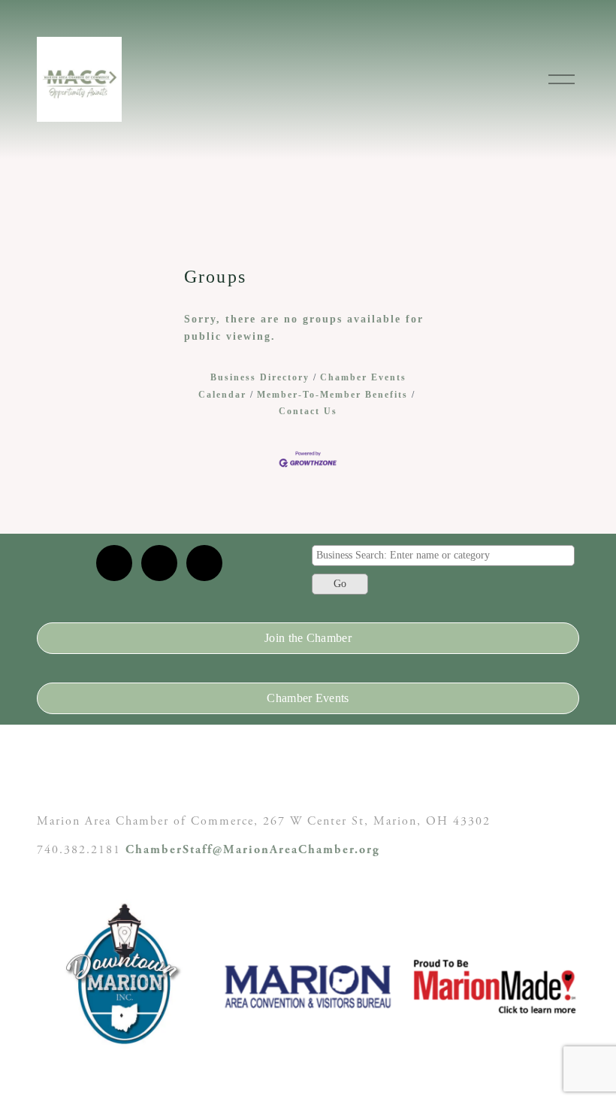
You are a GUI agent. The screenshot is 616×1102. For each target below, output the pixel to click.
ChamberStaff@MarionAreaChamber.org (252, 850)
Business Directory (260, 377)
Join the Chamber (308, 637)
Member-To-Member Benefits (332, 394)
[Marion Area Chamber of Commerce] (159, 563)
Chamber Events (308, 698)
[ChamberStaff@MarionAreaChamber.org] (114, 563)
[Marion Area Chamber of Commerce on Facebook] (204, 563)
